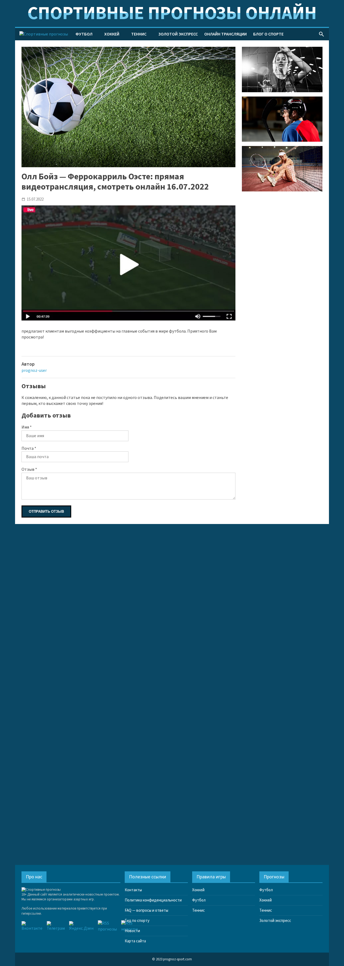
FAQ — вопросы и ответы (146, 910)
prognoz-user (34, 370)
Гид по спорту (137, 921)
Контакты (133, 890)
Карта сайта (135, 941)
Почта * (29, 448)
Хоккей (111, 34)
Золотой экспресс (178, 34)
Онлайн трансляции (225, 34)
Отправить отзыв (46, 511)
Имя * (27, 427)
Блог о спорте (268, 34)
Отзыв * (29, 469)
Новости (132, 931)
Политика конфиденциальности (153, 900)
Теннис (138, 34)
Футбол (84, 34)
